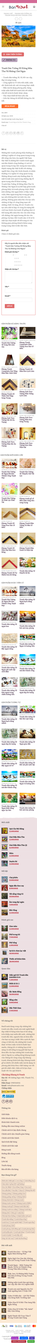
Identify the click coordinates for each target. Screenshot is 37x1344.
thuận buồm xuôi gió (24, 1216)
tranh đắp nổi (17, 1235)
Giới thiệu (6, 1114)
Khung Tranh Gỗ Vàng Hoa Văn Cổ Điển (8, 525)
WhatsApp (31, 1341)
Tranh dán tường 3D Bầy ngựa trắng (9, 648)
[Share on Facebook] (3, 133)
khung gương (6, 1193)
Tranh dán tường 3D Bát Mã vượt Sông (27, 718)
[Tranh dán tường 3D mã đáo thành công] (9, 776)
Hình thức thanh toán (10, 1122)
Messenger (15, 1338)
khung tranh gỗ (7, 1206)
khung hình (21, 1197)
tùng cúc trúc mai (7, 1238)
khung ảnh (5, 1213)
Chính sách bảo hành (10, 1138)
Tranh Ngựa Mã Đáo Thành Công (18, 15)
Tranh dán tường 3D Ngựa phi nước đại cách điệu (9, 670)
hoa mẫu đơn (6, 1190)
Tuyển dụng (6, 1165)
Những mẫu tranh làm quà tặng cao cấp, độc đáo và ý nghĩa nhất (21, 1283)
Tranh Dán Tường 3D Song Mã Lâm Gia (8, 345)
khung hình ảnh (7, 1200)
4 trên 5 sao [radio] (9, 261)
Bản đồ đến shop (13, 1332)
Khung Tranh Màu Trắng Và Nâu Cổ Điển (27, 525)
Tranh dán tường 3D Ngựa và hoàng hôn (27, 645)
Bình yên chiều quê (8, 1180)
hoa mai (28, 1187)
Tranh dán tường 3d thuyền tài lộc (27, 572)
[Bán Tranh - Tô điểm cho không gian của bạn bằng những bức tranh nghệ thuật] (18, 7)
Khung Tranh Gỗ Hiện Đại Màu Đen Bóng (8, 550)
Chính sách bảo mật (10, 1146)
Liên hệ (5, 1161)
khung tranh (19, 1200)
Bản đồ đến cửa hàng (10, 1169)
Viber (32, 1338)
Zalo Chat (24, 1338)
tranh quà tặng (19, 1232)
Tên (7, 287)
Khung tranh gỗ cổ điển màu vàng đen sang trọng (27, 501)
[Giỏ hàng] (34, 6)
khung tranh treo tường (10, 1209)
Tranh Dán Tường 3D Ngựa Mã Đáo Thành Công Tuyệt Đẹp (9, 475)
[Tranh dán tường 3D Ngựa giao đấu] (27, 733)
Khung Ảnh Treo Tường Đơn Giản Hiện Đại (26, 445)
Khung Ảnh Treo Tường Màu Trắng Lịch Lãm (27, 394)
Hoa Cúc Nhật (6, 1187)
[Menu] (3, 7)
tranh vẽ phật (6, 1235)
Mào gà (13, 1213)
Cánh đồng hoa (29, 1180)
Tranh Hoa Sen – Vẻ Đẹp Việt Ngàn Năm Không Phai (19, 1253)
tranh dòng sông (20, 1219)
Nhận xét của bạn (12, 269)
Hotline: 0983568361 (19, 1341)
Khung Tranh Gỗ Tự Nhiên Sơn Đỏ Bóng (9, 574)
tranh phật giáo (7, 1232)
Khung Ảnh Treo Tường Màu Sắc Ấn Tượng (9, 444)
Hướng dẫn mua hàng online (13, 1126)
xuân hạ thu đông (21, 1238)
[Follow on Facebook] (3, 1101)
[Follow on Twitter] (7, 1101)
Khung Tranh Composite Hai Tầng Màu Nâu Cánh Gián (9, 371)
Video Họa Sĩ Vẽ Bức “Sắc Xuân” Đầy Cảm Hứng (20, 1310)
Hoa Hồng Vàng (18, 1187)
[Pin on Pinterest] (14, 133)
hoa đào (15, 1190)
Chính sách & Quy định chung (14, 1130)
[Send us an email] (11, 1101)
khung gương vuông (9, 1197)
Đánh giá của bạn (12, 252)
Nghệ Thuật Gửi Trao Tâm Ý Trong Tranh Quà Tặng (19, 1317)
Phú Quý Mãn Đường (9, 1216)
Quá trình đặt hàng (9, 1142)
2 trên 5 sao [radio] (19, 255)
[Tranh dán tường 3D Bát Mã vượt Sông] (27, 709)
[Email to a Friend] (11, 133)
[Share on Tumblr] (22, 133)
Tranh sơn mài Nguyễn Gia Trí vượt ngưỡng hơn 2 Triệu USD (20, 1290)
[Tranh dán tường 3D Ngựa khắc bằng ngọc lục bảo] (9, 798)
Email (7, 296)
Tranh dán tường (7, 1219)
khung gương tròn (19, 1193)
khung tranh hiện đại (21, 1206)
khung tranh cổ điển (24, 1203)
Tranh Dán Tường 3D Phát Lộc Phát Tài (8, 500)
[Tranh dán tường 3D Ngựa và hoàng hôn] (27, 774)
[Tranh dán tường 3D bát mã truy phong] (27, 798)
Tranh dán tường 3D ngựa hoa (9, 625)
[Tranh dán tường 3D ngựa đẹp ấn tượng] (9, 733)
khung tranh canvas (8, 1203)
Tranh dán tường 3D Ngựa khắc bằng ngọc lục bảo (9, 808)
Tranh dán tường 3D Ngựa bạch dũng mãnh (27, 601)
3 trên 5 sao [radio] (9, 258)
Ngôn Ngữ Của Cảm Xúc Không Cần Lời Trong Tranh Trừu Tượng (21, 1259)
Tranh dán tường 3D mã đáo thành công (27, 670)
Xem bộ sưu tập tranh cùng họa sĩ (12, 119)
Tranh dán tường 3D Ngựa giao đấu (27, 743)
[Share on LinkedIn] (18, 133)
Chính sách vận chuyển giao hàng (15, 1134)
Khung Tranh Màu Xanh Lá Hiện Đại (27, 549)
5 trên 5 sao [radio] (9, 265)
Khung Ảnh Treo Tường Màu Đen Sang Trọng (26, 420)
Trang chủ (8, 13)
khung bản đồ (30, 1190)
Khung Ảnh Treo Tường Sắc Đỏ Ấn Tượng (8, 420)
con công (19, 1180)
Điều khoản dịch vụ (9, 1118)
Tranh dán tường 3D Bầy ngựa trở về (9, 765)
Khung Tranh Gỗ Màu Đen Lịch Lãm (27, 370)
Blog (3, 1158)
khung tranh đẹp (25, 1209)
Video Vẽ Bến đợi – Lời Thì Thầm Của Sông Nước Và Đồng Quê (21, 1297)
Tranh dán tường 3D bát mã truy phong (27, 627)
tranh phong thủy (28, 1229)
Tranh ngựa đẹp (29, 1222)
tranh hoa (5, 1222)
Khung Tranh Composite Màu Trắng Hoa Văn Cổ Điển (27, 345)
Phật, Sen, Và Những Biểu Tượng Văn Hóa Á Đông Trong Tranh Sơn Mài (21, 1276)
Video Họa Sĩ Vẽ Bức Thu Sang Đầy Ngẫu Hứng (21, 1303)
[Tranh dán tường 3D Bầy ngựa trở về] (9, 754)
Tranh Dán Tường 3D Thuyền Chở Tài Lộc (27, 474)
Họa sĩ (22, 1190)
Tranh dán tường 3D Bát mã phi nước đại (27, 764)
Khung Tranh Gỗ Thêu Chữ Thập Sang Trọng (8, 396)
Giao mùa (5, 1184)
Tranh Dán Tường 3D (23, 13)
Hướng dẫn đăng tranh (11, 1154)
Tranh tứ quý (30, 1232)
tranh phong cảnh (8, 1225)
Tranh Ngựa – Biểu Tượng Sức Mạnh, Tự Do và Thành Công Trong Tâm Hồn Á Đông (20, 1267)
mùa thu (20, 1213)
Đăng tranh (6, 1150)
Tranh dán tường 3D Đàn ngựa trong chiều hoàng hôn (9, 692)
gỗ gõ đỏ (13, 1184)
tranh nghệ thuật (16, 1222)
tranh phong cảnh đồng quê (11, 1229)
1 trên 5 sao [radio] (8, 255)
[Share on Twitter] (7, 133)
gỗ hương (21, 1184)
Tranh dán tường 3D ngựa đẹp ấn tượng (27, 691)
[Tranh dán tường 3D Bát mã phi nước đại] (27, 754)
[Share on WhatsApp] (25, 132)
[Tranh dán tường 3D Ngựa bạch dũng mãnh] (9, 711)
